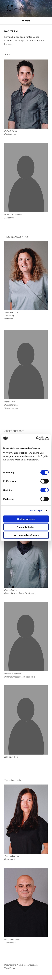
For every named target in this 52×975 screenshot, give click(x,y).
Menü (27, 20)
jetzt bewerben (11, 757)
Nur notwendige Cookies (26, 535)
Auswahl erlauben (26, 527)
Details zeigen (36, 510)
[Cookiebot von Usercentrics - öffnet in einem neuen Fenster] (37, 438)
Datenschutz (10, 965)
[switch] (44, 481)
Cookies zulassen (26, 519)
